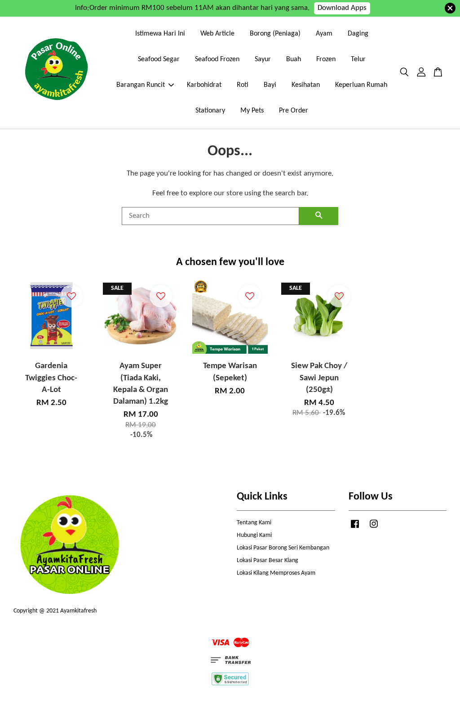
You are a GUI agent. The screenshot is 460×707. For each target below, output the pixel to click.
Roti (242, 85)
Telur (358, 59)
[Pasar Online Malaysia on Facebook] (355, 528)
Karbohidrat (204, 85)
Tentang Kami (254, 522)
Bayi (270, 85)
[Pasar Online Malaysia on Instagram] (373, 528)
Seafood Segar (159, 59)
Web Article (217, 33)
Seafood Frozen (217, 59)
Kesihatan (306, 85)
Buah (293, 59)
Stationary (210, 110)
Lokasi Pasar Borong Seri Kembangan (283, 548)
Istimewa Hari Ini (160, 33)
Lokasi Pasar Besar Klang (267, 560)
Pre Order (293, 110)
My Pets (252, 110)
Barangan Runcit (140, 85)
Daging (358, 33)
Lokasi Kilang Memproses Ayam (276, 573)
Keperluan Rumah (361, 85)
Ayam (324, 33)
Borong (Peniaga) (275, 33)
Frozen (326, 59)
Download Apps (342, 8)
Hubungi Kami (254, 535)
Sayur (263, 59)
